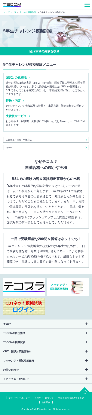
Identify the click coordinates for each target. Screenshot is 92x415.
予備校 (7, 323)
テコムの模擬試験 (28, 12)
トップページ (9, 12)
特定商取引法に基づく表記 (71, 398)
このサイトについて (44, 398)
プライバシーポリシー (19, 398)
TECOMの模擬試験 (14, 342)
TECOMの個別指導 (14, 333)
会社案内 (46, 402)
